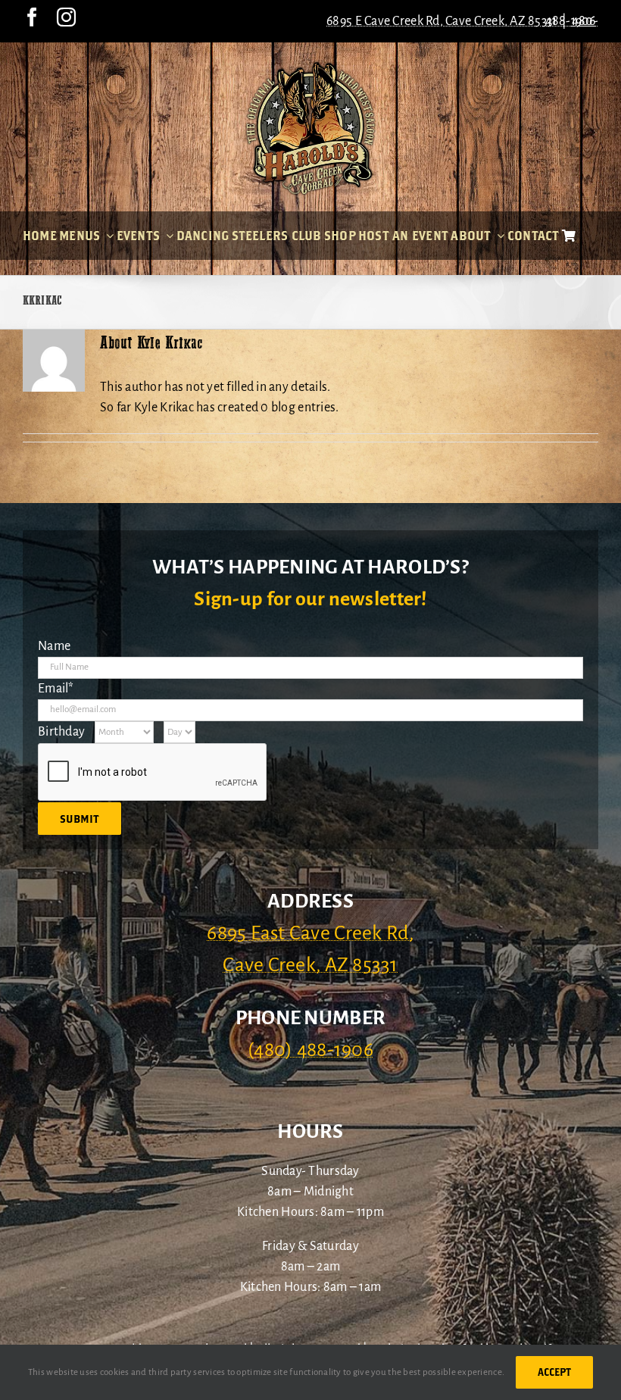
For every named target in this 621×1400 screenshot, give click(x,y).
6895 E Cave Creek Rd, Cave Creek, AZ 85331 (441, 21)
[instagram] (66, 17)
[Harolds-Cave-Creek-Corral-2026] (310, 66)
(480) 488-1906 (310, 1050)
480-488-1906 (571, 21)
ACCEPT (554, 1372)
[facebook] (32, 17)
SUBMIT (79, 818)
